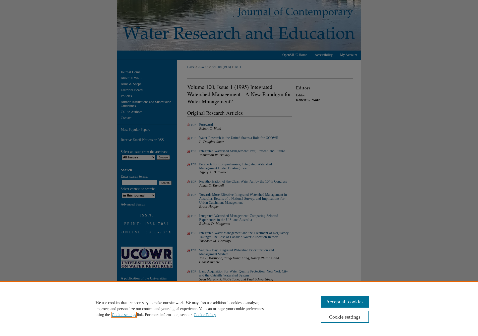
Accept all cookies (344, 301)
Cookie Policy (205, 315)
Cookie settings (124, 315)
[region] (239, 308)
